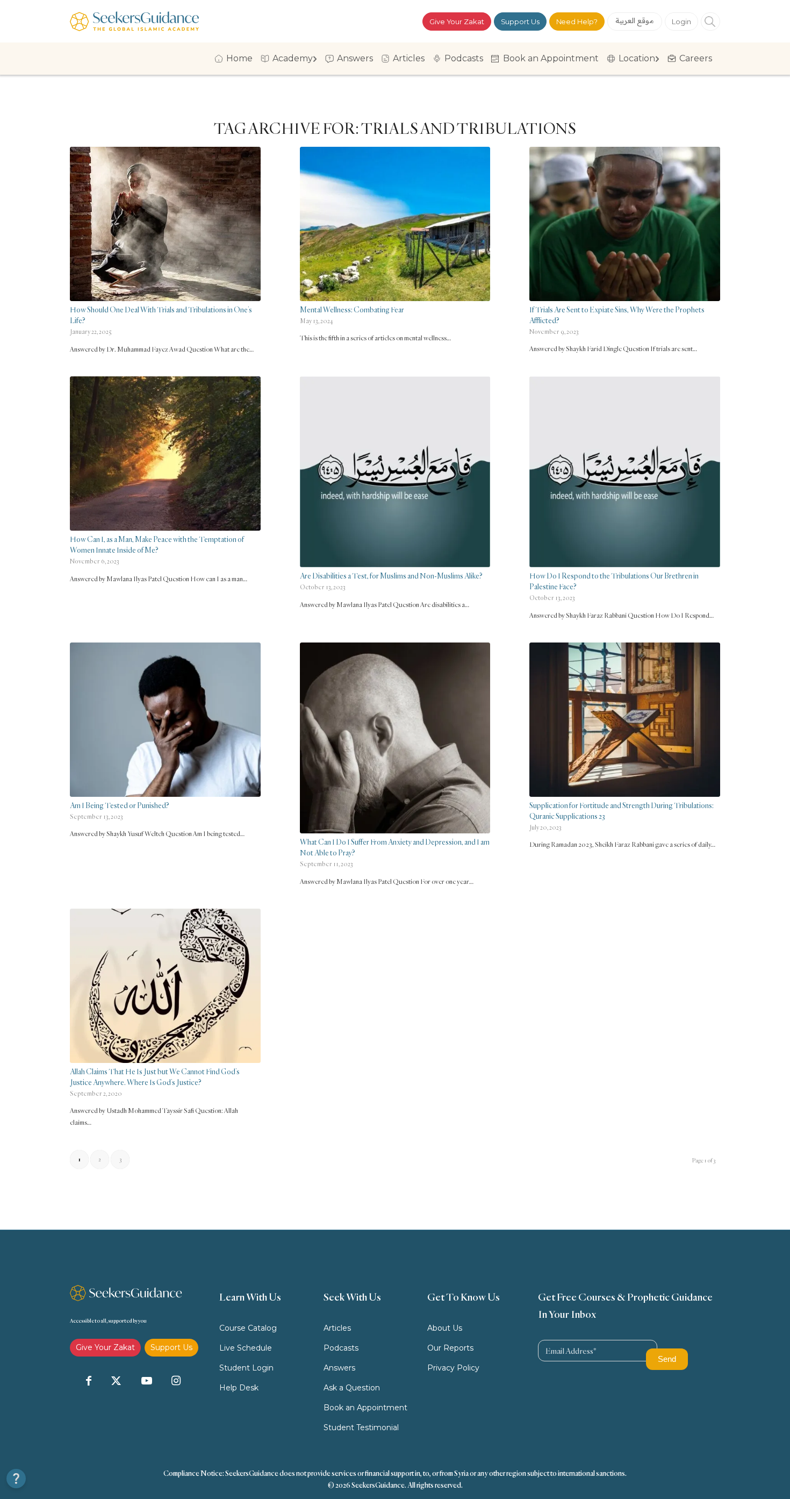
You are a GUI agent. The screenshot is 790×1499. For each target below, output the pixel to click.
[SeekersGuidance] (134, 21)
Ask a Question (352, 1388)
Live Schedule (245, 1348)
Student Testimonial (361, 1427)
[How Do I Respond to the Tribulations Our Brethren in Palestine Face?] (624, 471)
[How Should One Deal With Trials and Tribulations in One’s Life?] (165, 224)
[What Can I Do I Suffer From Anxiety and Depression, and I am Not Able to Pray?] (395, 738)
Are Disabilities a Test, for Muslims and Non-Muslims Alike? (391, 575)
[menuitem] (235, 58)
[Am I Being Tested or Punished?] (165, 720)
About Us (444, 1328)
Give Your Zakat (456, 21)
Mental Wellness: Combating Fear (352, 309)
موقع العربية (635, 20)
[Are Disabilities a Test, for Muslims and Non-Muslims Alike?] (395, 471)
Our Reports (450, 1348)
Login (681, 21)
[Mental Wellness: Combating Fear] (395, 224)
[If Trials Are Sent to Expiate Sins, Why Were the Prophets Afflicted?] (624, 224)
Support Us (520, 21)
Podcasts (341, 1348)
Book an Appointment (365, 1407)
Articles (337, 1328)
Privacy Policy (453, 1368)
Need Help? (577, 21)
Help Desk (238, 1388)
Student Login (246, 1368)
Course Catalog (248, 1328)
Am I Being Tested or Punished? (119, 805)
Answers (339, 1368)
